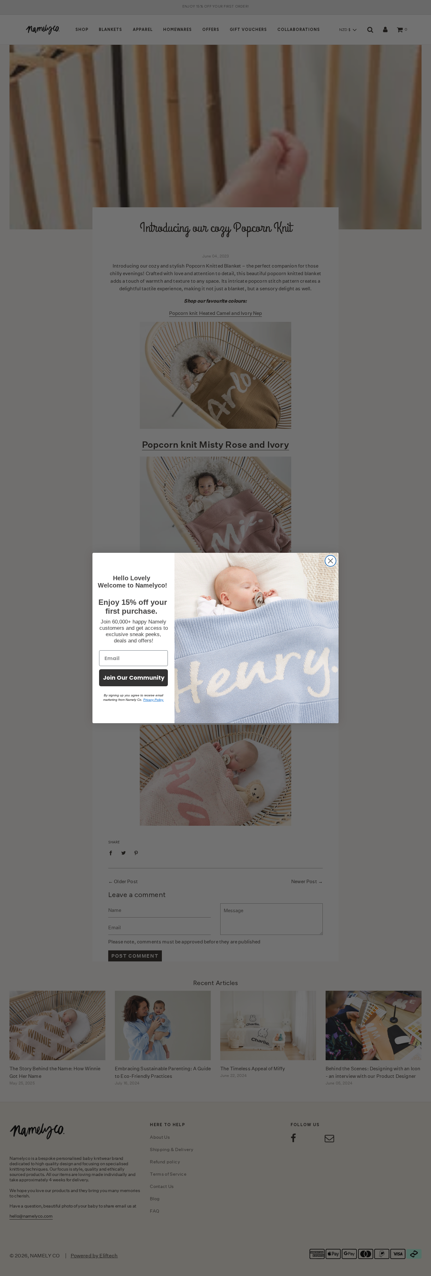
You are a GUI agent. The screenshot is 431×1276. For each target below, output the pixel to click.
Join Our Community (133, 678)
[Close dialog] (330, 560)
